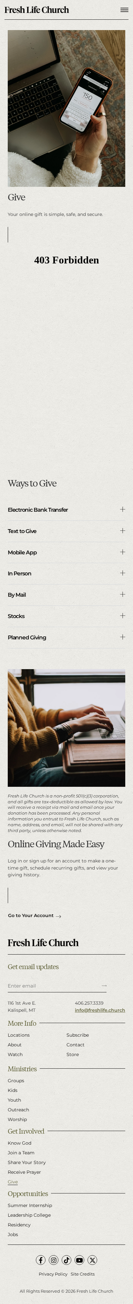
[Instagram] (53, 1260)
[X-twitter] (92, 1260)
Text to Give (22, 531)
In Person (19, 573)
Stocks (16, 616)
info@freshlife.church (100, 1010)
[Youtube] (79, 1260)
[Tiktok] (66, 1260)
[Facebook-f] (41, 1260)
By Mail (17, 595)
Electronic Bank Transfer (38, 510)
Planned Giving (27, 637)
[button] (66, 510)
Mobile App (22, 552)
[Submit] (104, 985)
